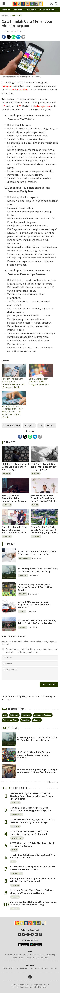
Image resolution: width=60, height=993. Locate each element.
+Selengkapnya (52, 782)
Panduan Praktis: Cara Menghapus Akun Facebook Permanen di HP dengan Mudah (13, 382)
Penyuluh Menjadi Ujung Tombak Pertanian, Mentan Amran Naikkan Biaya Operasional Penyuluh (14, 532)
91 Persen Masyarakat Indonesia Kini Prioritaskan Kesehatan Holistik (37, 552)
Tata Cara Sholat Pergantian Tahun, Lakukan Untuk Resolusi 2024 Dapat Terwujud (14, 499)
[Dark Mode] (51, 3)
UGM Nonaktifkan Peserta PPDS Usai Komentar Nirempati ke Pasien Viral (29, 832)
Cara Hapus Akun (11, 425)
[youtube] (36, 934)
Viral (5, 715)
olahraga (36, 720)
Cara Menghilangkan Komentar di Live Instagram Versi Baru (39, 381)
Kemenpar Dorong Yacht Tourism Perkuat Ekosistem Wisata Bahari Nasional (31, 891)
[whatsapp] (28, 934)
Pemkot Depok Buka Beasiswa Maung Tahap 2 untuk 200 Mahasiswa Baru (37, 621)
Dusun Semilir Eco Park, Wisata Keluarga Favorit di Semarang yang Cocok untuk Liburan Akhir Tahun (43, 532)
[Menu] (4, 3)
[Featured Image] (30, 58)
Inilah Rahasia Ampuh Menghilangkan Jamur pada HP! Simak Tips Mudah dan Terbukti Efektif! (12, 412)
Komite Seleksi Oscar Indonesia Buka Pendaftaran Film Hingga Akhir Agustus (30, 809)
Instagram (29, 425)
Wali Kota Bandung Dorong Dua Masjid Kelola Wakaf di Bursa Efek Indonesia (37, 771)
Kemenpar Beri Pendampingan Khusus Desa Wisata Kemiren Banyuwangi (32, 879)
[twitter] (24, 934)
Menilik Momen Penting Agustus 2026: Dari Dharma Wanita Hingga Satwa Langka (32, 821)
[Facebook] (4, 37)
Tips (41, 425)
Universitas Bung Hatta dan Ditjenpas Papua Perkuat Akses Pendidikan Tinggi (33, 903)
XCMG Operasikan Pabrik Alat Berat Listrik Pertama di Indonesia (32, 844)
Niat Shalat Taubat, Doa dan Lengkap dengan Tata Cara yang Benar (44, 467)
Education (17, 15)
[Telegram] (18, 37)
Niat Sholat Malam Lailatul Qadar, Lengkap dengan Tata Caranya (15, 467)
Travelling (25, 720)
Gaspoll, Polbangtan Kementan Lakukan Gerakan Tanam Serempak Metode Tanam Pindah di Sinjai (31, 796)
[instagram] (32, 934)
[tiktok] (40, 934)
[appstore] (23, 946)
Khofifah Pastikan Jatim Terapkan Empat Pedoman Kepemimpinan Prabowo (34, 755)
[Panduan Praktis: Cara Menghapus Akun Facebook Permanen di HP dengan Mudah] (14, 370)
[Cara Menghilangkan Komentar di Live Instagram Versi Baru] (41, 370)
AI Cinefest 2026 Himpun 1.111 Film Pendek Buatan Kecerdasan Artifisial (33, 868)
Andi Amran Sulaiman (42, 715)
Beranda (5, 15)
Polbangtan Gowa (10, 720)
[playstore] (36, 946)
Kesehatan (26, 715)
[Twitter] (9, 37)
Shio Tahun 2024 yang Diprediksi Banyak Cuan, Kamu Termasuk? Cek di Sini (43, 499)
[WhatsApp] (13, 37)
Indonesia (14, 715)
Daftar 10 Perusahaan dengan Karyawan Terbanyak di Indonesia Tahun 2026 (35, 604)
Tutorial (51, 425)
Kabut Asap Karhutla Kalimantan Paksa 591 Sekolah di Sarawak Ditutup (38, 570)
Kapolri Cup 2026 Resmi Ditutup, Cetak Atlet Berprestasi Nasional (33, 856)
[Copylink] (23, 37)
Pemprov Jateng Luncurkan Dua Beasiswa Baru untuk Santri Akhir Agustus (35, 587)
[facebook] (19, 934)
